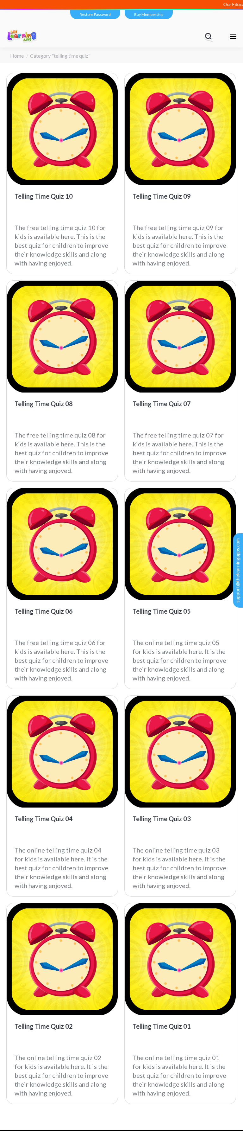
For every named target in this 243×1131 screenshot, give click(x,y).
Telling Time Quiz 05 (162, 611)
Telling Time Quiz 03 (162, 818)
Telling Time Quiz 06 (44, 611)
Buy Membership (148, 14)
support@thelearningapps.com (237, 570)
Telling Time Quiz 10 (44, 196)
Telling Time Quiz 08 (44, 403)
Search (209, 36)
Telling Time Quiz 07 (162, 403)
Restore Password (95, 14)
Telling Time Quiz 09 (162, 196)
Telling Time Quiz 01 (162, 1026)
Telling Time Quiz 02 (44, 1026)
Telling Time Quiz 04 (44, 818)
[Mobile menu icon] (233, 36)
